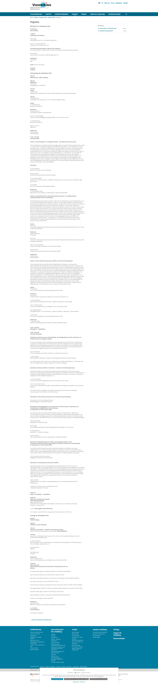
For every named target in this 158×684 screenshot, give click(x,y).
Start (31, 17)
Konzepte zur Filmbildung (99, 634)
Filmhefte (53, 636)
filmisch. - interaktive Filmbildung (56, 640)
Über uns (107, 3)
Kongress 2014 (51, 17)
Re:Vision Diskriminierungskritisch (77, 639)
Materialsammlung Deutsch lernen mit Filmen (57, 652)
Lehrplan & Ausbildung (97, 14)
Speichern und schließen (98, 679)
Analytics (71, 672)
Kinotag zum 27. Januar (77, 637)
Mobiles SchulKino (34, 649)
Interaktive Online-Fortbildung (100, 632)
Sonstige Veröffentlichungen (57, 662)
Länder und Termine (35, 634)
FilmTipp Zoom (54, 637)
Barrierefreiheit (83, 666)
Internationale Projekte (77, 647)
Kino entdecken (75, 632)
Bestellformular (54, 656)
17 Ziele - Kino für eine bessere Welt (37, 645)
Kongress (75, 14)
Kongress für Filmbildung (117, 634)
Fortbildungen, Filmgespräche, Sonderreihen (37, 642)
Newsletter (119, 3)
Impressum (69, 666)
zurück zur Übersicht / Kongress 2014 (41, 619)
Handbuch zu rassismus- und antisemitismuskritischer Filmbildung (58, 648)
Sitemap (63, 666)
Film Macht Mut (75, 635)
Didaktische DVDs (55, 642)
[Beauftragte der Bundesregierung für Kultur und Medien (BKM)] (36, 676)
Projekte (84, 14)
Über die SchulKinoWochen (36, 632)
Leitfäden (53, 634)
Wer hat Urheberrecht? (77, 642)
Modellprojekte (96, 637)
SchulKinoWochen (36, 14)
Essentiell (78, 672)
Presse (112, 3)
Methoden (53, 654)
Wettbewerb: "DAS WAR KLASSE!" (35, 638)
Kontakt (125, 3)
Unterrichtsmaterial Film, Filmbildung (57, 630)
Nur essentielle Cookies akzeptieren (76, 679)
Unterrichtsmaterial (61, 14)
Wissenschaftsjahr (114, 14)
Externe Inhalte (86, 672)
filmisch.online (75, 634)
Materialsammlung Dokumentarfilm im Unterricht (58, 644)
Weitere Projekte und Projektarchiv (77, 649)
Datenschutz (76, 666)
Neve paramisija (34, 648)
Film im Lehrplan (97, 635)
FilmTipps (48, 14)
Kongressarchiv (43, 17)
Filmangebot (33, 635)
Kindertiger (74, 643)
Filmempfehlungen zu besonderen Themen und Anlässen (57, 659)
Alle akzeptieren (57, 679)
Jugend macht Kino (34, 640)
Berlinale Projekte (76, 645)
